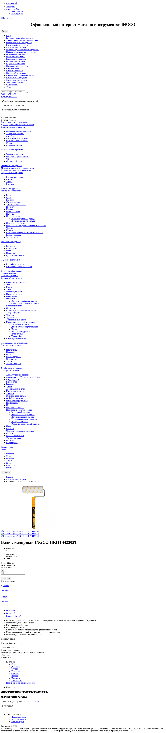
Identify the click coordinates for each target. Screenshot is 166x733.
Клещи (14, 329)
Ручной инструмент (15, 264)
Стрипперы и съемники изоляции (21, 310)
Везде (8, 36)
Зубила (9, 285)
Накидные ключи (14, 294)
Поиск (9, 468)
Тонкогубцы (16, 336)
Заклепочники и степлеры (17, 154)
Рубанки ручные (13, 357)
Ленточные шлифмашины (22, 414)
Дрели (9, 386)
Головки (10, 200)
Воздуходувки (12, 379)
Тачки (9, 87)
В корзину (6, 578)
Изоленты (10, 207)
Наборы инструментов (21, 331)
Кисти (9, 179)
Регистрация (17, 14)
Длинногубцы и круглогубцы (24, 327)
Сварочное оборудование (17, 66)
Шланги (9, 230)
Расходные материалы (16, 59)
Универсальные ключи (16, 320)
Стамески (10, 308)
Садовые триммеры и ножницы (20, 431)
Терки (9, 182)
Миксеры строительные (16, 396)
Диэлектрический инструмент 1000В (22, 40)
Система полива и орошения (19, 266)
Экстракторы (12, 237)
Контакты (10, 465)
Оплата (14, 669)
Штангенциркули (14, 145)
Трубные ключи (13, 317)
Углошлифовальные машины (24, 419)
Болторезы (11, 246)
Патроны (10, 214)
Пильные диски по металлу (23, 221)
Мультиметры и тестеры (17, 138)
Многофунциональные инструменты (22, 50)
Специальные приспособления (20, 75)
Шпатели (10, 184)
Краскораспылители (15, 391)
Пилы (8, 354)
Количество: (6, 568)
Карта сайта (16, 680)
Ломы (8, 289)
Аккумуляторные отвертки (18, 375)
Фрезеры (10, 440)
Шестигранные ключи (16, 338)
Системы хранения (14, 71)
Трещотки (10, 315)
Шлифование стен (19, 421)
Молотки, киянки (14, 292)
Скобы (9, 159)
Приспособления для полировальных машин (26, 225)
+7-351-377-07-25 (31, 701)
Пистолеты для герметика (17, 156)
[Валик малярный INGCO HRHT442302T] (33, 529)
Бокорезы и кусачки (20, 324)
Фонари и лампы (13, 438)
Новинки (10, 458)
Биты (8, 195)
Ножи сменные (13, 211)
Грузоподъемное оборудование (20, 38)
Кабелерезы (11, 248)
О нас (13, 664)
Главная (9, 477)
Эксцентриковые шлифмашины (25, 424)
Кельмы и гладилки (14, 177)
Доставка (15, 666)
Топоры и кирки (13, 364)
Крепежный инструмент (17, 45)
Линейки (10, 136)
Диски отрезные (13, 202)
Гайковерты (11, 382)
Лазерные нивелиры (15, 134)
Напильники (12, 296)
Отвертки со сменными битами (25, 303)
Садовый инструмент (15, 64)
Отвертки (10, 299)
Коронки (10, 209)
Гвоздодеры (11, 350)
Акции (9, 461)
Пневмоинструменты (15, 57)
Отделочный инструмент (17, 54)
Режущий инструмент (16, 61)
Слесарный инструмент (16, 73)
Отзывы (9, 463)
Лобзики (10, 393)
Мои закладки (17, 722)
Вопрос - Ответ (13, 616)
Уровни (9, 143)
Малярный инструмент (16, 47)
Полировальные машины (22, 417)
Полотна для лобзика (15, 223)
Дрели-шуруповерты (15, 389)
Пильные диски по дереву (22, 218)
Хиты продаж (12, 456)
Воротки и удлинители (16, 282)
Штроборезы (12, 442)
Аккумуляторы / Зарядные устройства (23, 377)
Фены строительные (15, 435)
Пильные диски (13, 216)
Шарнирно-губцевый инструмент (21, 322)
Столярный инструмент (16, 78)
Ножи (8, 251)
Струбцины (11, 359)
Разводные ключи (14, 306)
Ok (131, 731)
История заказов (18, 719)
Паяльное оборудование (16, 400)
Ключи (9, 287)
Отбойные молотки (14, 398)
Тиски (9, 361)
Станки (9, 433)
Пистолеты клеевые (15, 407)
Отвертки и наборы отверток (24, 301)
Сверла (9, 228)
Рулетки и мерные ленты (17, 141)
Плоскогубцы (17, 334)
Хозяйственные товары (16, 80)
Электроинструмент (15, 82)
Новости (10, 454)
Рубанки (10, 428)
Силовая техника (13, 68)
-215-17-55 (9, 96)
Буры (8, 197)
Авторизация (17, 11)
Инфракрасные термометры (18, 131)
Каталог (8, 120)
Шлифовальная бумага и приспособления (24, 232)
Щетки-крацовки (13, 235)
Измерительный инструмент (19, 43)
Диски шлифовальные (16, 204)
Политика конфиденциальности (20, 683)
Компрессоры (12, 85)
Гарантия (15, 671)
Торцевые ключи (13, 313)
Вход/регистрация (19, 717)
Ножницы (10, 253)
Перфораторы (12, 403)
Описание (10, 610)
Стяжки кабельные (14, 161)
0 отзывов (9, 551)
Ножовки (10, 352)
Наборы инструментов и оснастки (21, 52)
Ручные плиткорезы (15, 255)
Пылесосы (10, 426)
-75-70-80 (8, 94)
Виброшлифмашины (20, 412)
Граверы (10, 384)
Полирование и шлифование (19, 410)
